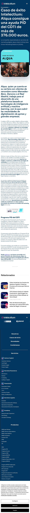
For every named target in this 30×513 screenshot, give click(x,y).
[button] (27, 3)
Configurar (15, 501)
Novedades (4, 7)
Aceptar (15, 510)
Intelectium (7, 254)
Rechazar (15, 505)
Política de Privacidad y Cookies (9, 495)
